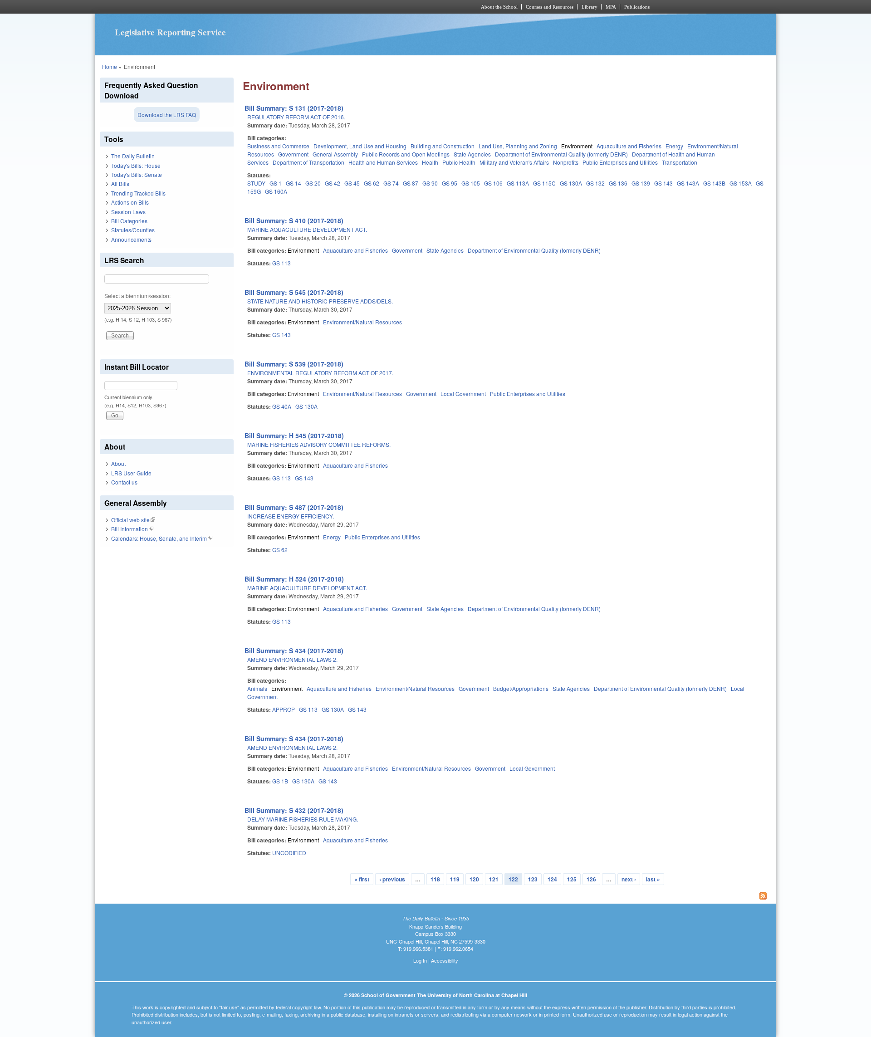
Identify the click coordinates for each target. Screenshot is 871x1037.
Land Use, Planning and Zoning (518, 146)
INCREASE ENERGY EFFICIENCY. (290, 516)
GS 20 (313, 183)
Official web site (133, 519)
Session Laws (128, 211)
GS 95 (449, 183)
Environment (576, 146)
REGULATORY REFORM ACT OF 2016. (296, 117)
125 (572, 879)
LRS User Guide (131, 473)
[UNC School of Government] (315, 7)
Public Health (458, 162)
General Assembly (335, 154)
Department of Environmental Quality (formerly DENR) (561, 154)
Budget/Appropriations (520, 688)
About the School (499, 7)
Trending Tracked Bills (138, 193)
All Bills (120, 183)
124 (552, 879)
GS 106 (493, 183)
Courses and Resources (549, 7)
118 (435, 879)
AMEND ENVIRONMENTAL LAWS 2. (292, 659)
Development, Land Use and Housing (359, 146)
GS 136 (618, 183)
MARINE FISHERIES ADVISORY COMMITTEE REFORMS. (319, 444)
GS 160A (276, 191)
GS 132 (595, 183)
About (118, 463)
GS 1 (275, 183)
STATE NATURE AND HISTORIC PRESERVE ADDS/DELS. (320, 301)
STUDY (256, 183)
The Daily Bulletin (133, 156)
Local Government (463, 393)
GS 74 (391, 183)
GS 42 (332, 183)
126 (591, 879)
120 (474, 879)
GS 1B (280, 781)
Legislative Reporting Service (170, 32)
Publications (637, 7)
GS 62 (371, 183)
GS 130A (571, 183)
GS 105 (470, 183)
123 (533, 879)
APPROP (283, 709)
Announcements (131, 239)
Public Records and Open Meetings (406, 154)
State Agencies (472, 154)
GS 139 (640, 183)
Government (293, 154)
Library (589, 7)
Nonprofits (565, 162)
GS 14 (293, 183)
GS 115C (544, 183)
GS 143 (663, 183)
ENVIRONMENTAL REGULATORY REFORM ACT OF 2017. (320, 373)
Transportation (679, 162)
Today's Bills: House (136, 165)
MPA (611, 7)
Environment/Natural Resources (362, 322)
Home (109, 66)
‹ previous (392, 879)
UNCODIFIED (289, 852)
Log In (420, 960)
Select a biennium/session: (137, 295)
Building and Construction (443, 146)
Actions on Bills (130, 202)
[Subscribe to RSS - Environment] (507, 896)
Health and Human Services (383, 162)
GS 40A (281, 406)
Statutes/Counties (133, 230)
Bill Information (132, 529)
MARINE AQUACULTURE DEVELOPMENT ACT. (307, 229)
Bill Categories (129, 221)
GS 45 (352, 183)
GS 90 (430, 183)
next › (628, 879)
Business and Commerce (278, 146)
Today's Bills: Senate (136, 174)
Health (430, 162)
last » (653, 879)
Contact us (124, 482)
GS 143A (688, 183)
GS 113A (518, 183)
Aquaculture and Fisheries (629, 146)
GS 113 (281, 263)
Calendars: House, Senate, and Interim (161, 538)
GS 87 (410, 183)
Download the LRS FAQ (166, 114)
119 (455, 879)
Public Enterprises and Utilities (620, 162)
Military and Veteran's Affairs (514, 162)
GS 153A (740, 183)
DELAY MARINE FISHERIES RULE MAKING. (302, 819)
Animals (257, 688)
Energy (674, 146)
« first (361, 879)
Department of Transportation (308, 162)
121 (494, 879)
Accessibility (444, 960)
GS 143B (714, 183)
